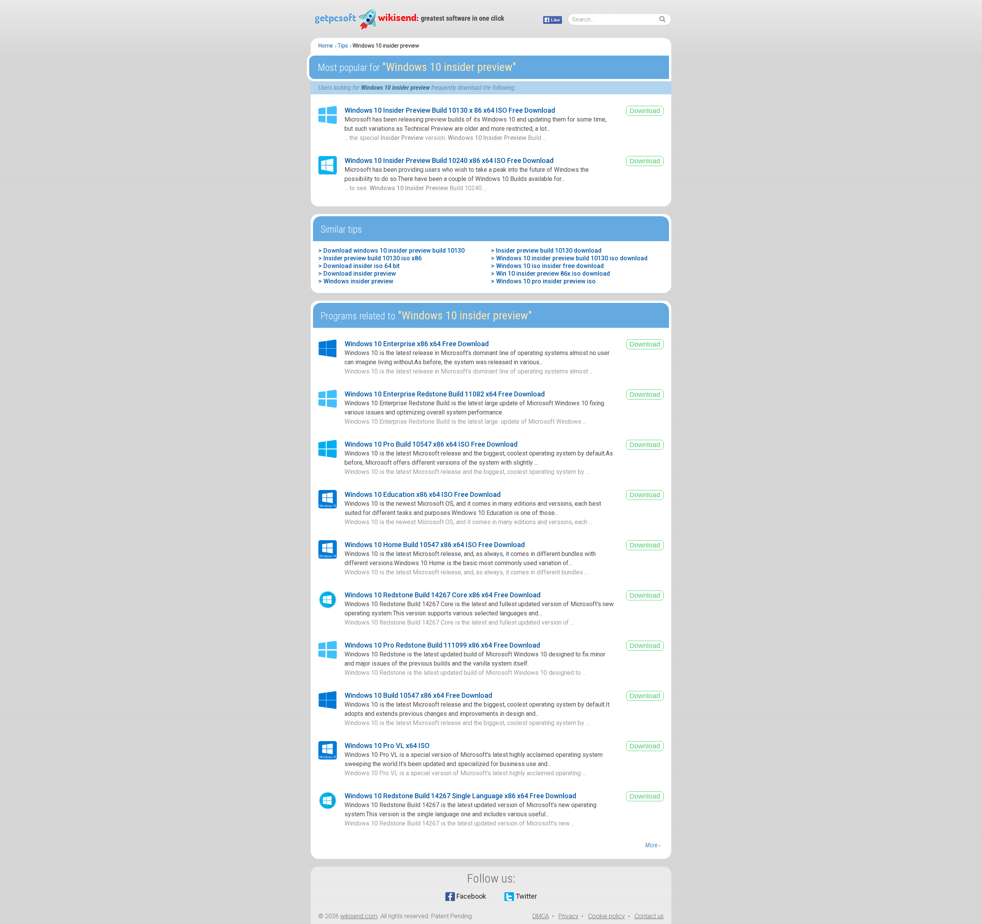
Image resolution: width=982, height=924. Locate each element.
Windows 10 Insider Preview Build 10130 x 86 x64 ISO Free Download (449, 110)
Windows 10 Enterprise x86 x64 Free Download (416, 344)
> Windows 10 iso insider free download (547, 266)
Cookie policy (606, 916)
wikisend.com (358, 916)
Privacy (568, 916)
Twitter (526, 896)
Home (325, 46)
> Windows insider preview (355, 281)
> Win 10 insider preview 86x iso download (550, 273)
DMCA (540, 916)
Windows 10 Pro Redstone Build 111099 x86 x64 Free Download (442, 645)
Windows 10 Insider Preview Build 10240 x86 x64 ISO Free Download (449, 160)
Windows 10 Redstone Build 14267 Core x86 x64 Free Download (442, 595)
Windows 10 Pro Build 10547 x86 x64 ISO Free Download (430, 444)
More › (653, 845)
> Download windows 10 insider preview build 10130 (391, 250)
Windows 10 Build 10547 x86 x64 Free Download (418, 695)
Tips (343, 46)
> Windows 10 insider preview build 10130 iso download (569, 258)
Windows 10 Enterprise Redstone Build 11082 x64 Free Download (444, 394)
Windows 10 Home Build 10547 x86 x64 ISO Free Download (434, 545)
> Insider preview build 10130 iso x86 (370, 258)
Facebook (471, 896)
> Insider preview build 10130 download (546, 250)
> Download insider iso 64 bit (359, 266)
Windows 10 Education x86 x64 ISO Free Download (422, 494)
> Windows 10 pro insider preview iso (543, 281)
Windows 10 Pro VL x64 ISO (387, 746)
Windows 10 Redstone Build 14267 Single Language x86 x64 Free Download (460, 796)
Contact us (649, 916)
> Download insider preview (357, 273)
